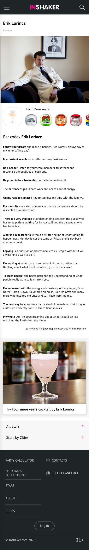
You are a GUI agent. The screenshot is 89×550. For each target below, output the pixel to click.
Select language (65, 473)
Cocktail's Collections (15, 473)
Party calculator (19, 460)
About (10, 498)
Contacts (59, 460)
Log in (44, 526)
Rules (10, 511)
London (7, 30)
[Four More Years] (12, 116)
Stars (9, 486)
